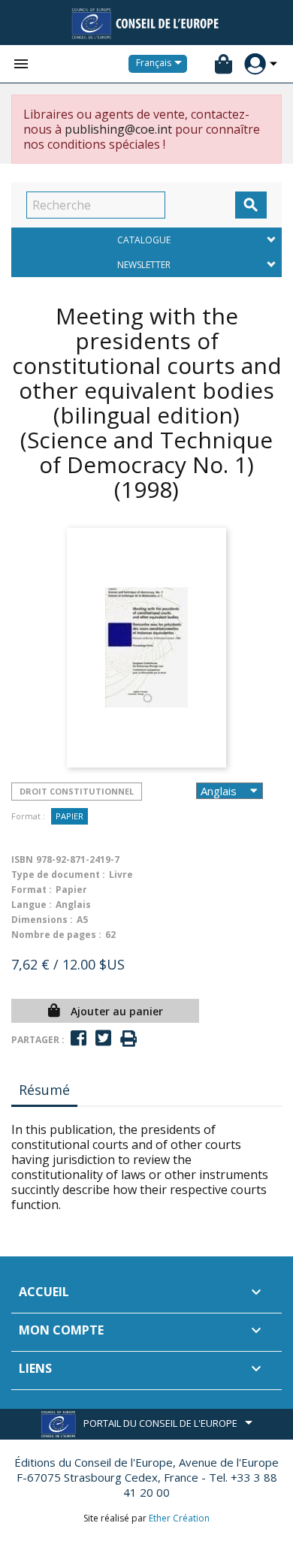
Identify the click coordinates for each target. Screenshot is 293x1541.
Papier (69, 816)
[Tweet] (103, 1038)
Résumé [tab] (44, 1090)
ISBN (22, 859)
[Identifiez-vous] (255, 64)
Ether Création (179, 1518)
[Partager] (78, 1038)
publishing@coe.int (118, 129)
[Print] (128, 1039)
